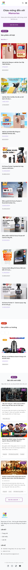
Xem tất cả (4, 39)
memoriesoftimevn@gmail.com (11, 554)
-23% (5, 340)
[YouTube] (20, 566)
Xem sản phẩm (14, 25)
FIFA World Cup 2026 (13, 454)
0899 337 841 (6, 551)
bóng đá (5, 454)
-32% (5, 80)
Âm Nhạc (23, 462)
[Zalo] (12, 566)
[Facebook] (8, 566)
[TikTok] (16, 566)
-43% (5, 45)
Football (22, 454)
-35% (5, 115)
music (10, 491)
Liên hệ (4, 540)
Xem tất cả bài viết (13, 499)
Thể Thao (23, 425)
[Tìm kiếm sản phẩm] (23, 3)
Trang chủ (5, 533)
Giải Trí (23, 389)
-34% (5, 149)
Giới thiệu (5, 536)
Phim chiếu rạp (6, 418)
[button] (7, 332)
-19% (5, 251)
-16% (5, 184)
